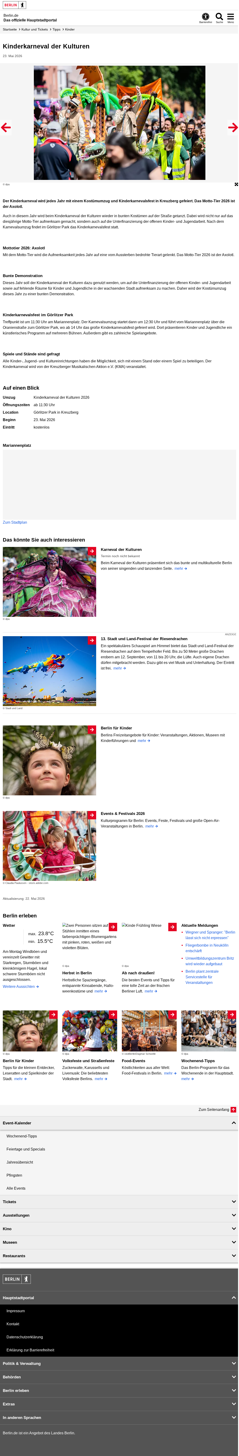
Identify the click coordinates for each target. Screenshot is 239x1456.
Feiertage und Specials (26, 1149)
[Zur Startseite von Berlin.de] (17, 1282)
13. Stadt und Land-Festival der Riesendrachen (144, 639)
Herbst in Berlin (77, 973)
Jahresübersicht (20, 1162)
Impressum (16, 1311)
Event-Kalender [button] (17, 1123)
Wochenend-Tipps (198, 1061)
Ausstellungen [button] (16, 1215)
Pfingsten (14, 1175)
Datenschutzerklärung (25, 1337)
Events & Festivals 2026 (123, 813)
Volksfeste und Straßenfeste (88, 1061)
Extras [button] (9, 1404)
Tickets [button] (9, 1202)
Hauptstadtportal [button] (18, 1298)
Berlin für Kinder (116, 728)
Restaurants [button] (14, 1256)
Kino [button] (7, 1229)
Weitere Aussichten (19, 987)
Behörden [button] (12, 1377)
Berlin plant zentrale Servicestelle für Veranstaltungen (202, 977)
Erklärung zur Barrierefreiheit (30, 1350)
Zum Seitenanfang (214, 1110)
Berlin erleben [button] (16, 1390)
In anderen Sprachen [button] (22, 1417)
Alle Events (16, 1188)
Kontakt (13, 1324)
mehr (179, 568)
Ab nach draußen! (138, 973)
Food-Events (133, 1061)
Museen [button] (10, 1242)
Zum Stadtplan (15, 522)
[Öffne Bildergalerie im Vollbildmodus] (236, 184)
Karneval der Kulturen (121, 549)
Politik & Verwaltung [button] (22, 1363)
